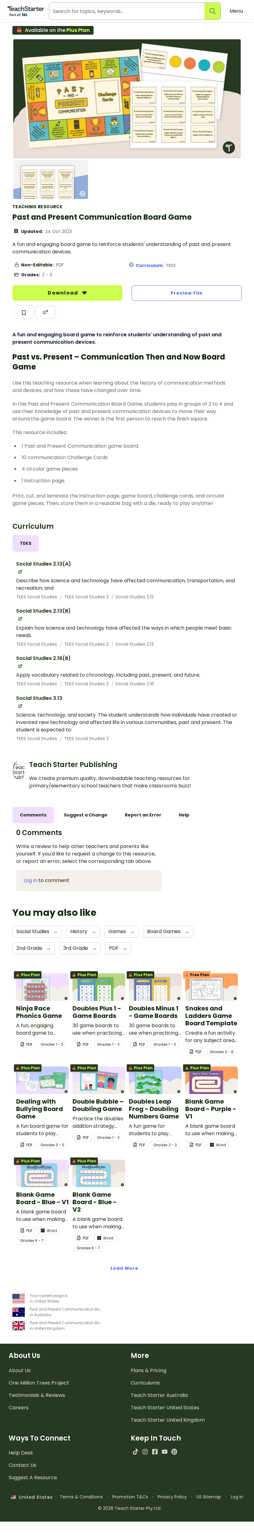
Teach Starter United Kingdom (168, 1420)
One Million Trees (39, 1382)
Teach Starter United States (165, 1407)
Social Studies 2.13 (135, 597)
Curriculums (145, 1382)
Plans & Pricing (148, 1370)
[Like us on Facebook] (155, 1451)
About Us (20, 1370)
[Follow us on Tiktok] (135, 1451)
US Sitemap (208, 1497)
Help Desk (21, 1452)
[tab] (25, 543)
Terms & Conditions (81, 1497)
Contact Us (22, 1465)
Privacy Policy (172, 1497)
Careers (18, 1407)
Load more (124, 1268)
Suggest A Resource (33, 1477)
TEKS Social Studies (37, 597)
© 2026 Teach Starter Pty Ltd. (129, 1508)
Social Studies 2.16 (135, 684)
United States (34, 1497)
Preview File (187, 293)
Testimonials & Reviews (37, 1395)
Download (63, 292)
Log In (237, 1497)
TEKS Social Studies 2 (87, 597)
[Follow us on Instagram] (145, 1451)
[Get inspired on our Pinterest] (174, 1451)
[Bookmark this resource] (24, 312)
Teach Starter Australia (159, 1395)
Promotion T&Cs (130, 1497)
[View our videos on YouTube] (164, 1451)
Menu (236, 11)
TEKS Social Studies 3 (86, 738)
